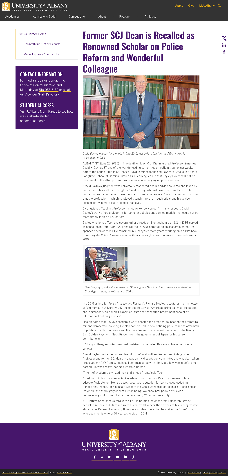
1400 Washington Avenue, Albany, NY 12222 (25, 472)
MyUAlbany (207, 5)
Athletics (150, 16)
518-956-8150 (48, 90)
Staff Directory (48, 94)
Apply (179, 5)
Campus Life (77, 16)
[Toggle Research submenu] (138, 16)
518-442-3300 (64, 472)
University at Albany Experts (42, 44)
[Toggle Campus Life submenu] (91, 16)
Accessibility (194, 472)
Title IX (222, 472)
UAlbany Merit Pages (42, 111)
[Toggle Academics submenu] (26, 16)
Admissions (44, 16)
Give (191, 5)
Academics (12, 16)
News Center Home (32, 34)
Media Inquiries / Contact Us (42, 54)
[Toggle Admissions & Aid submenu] (62, 16)
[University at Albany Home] (35, 6)
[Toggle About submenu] (113, 16)
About (102, 16)
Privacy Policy (210, 472)
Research (125, 16)
